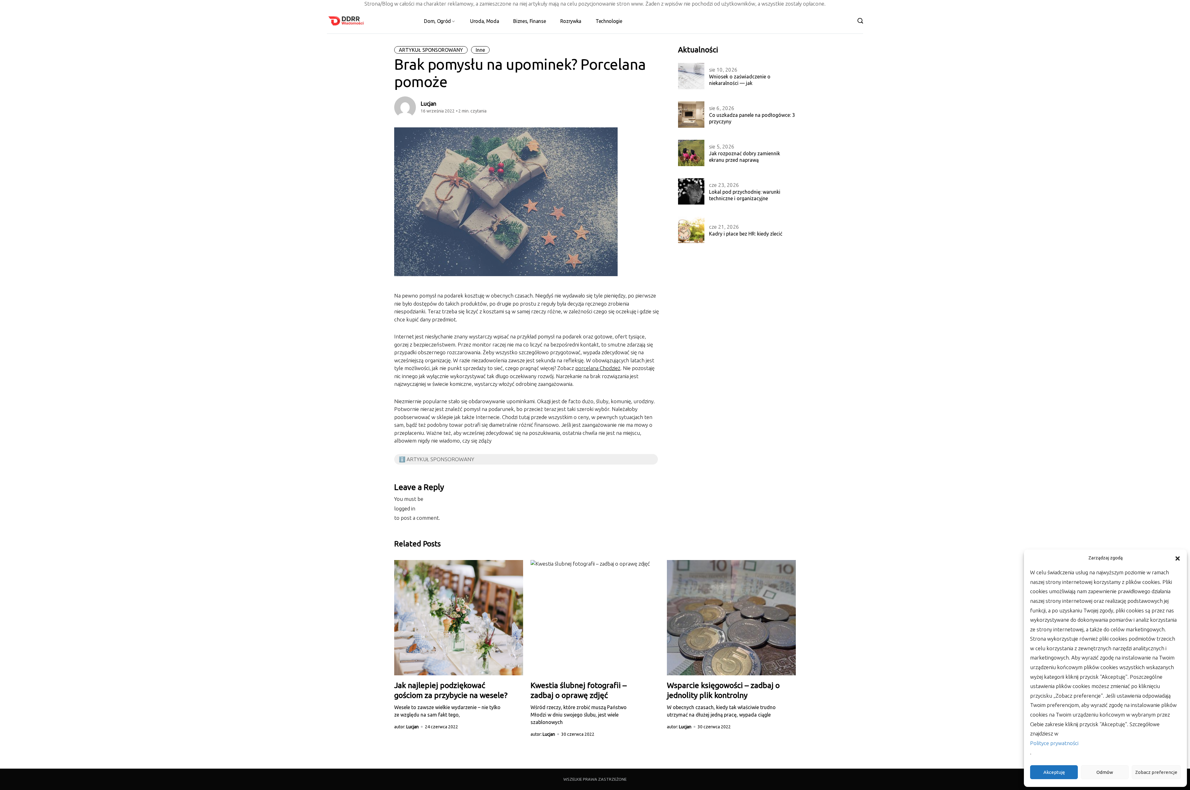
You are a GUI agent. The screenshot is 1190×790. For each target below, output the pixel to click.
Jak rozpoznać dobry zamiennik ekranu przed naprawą (744, 157)
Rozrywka (570, 21)
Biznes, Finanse (529, 21)
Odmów (1104, 772)
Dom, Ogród (437, 21)
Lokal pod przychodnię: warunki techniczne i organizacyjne (744, 195)
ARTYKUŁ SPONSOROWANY (431, 50)
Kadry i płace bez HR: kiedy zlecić (745, 233)
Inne (480, 50)
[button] (1178, 558)
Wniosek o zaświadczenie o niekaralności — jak (739, 80)
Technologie (609, 21)
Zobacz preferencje (1156, 772)
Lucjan (428, 103)
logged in (404, 508)
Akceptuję (1054, 772)
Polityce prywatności (1054, 743)
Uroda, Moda (484, 21)
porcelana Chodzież (597, 368)
